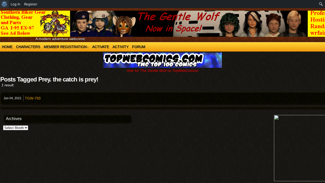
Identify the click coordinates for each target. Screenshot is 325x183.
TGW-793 (33, 98)
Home (7, 47)
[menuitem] (4, 4)
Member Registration (66, 47)
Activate (100, 47)
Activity (120, 47)
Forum (138, 47)
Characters (28, 47)
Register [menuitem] (30, 4)
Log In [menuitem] (15, 4)
